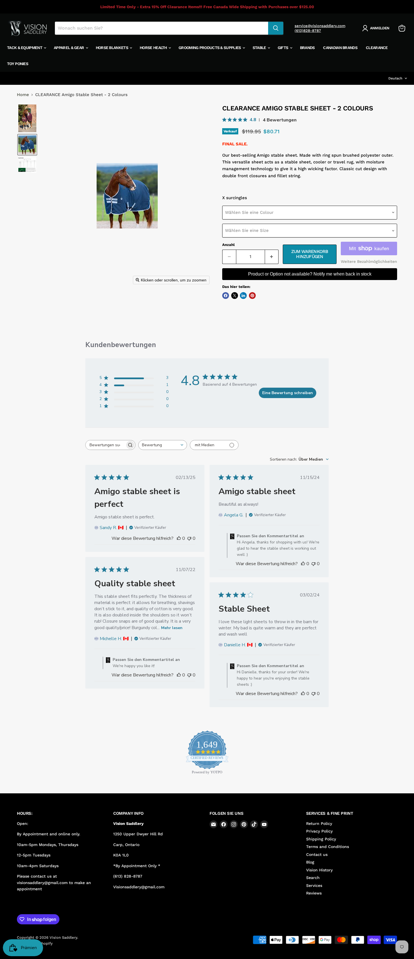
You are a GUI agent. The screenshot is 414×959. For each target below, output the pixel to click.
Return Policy (319, 823)
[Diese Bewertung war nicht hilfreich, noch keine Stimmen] (189, 538)
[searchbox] (105, 445)
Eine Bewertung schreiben (287, 393)
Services (314, 885)
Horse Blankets (112, 47)
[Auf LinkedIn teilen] (243, 295)
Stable (260, 47)
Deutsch (395, 78)
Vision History (319, 870)
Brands (307, 47)
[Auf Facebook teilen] (225, 295)
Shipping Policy (321, 839)
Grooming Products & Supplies (210, 47)
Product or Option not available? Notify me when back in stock (309, 274)
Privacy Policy (319, 831)
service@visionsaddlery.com (320, 26)
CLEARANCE (377, 47)
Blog (310, 862)
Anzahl (228, 245)
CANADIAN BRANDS (340, 47)
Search (313, 877)
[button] (376, 28)
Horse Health (154, 47)
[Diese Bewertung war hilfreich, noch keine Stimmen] (179, 538)
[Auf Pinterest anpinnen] (252, 295)
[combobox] (162, 445)
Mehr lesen (171, 628)
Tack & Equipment (25, 47)
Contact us (317, 854)
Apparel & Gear (69, 47)
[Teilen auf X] (234, 295)
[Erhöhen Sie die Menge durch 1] (272, 257)
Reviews (314, 893)
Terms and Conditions (327, 846)
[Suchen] (275, 28)
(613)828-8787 (308, 30)
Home (23, 94)
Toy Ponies (17, 63)
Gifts (283, 47)
